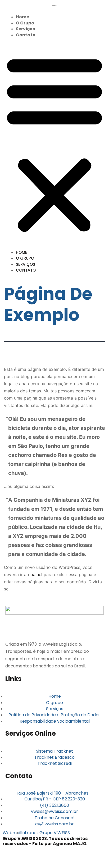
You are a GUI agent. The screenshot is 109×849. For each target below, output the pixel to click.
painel (36, 574)
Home (22, 17)
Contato (25, 35)
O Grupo (25, 23)
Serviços (25, 29)
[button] (54, 143)
